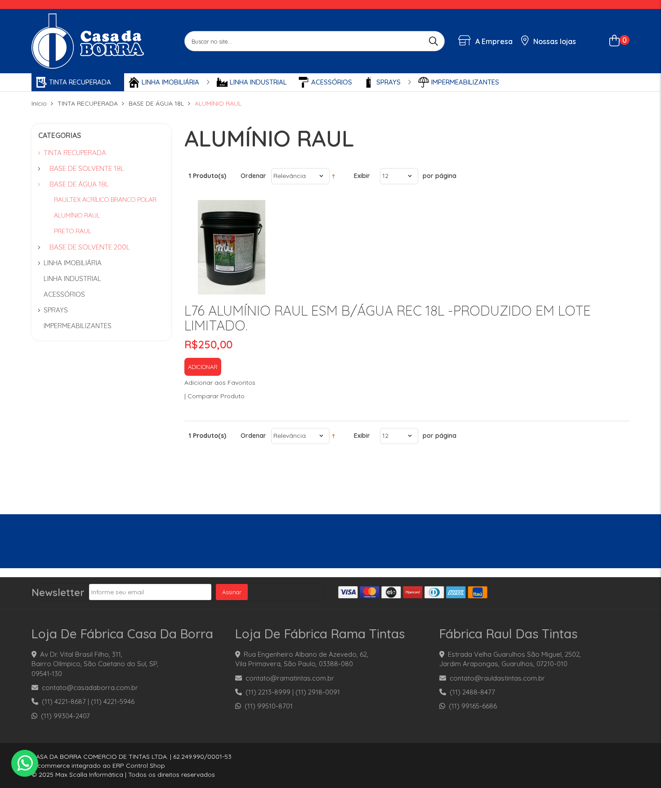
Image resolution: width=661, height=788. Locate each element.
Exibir (362, 176)
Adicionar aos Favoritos (219, 382)
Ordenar (253, 176)
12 (385, 176)
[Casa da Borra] (87, 40)
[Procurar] (434, 41)
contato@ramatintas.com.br (290, 678)
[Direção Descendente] (333, 176)
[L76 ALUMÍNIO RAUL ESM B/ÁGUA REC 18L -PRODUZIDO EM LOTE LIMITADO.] (231, 247)
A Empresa (493, 41)
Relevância (289, 176)
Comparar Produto (216, 396)
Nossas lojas (553, 41)
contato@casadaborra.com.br (90, 687)
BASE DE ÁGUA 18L (156, 103)
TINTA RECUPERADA (88, 103)
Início (39, 103)
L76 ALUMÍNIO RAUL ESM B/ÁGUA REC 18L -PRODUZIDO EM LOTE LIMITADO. (387, 318)
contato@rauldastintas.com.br (497, 678)
